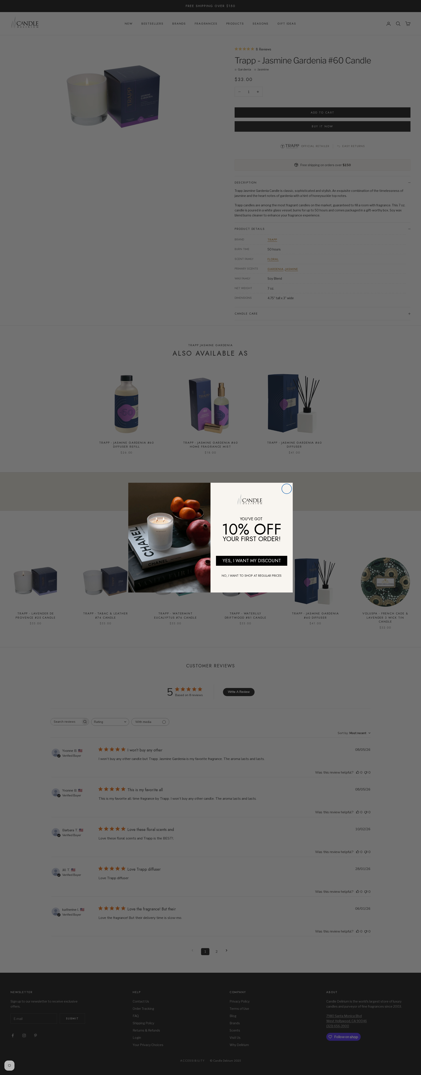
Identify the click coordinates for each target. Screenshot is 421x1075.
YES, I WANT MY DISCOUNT (252, 560)
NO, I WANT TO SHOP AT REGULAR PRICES (252, 575)
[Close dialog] (287, 489)
